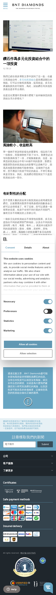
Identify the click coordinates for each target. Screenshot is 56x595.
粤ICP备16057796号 (28, 553)
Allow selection (28, 353)
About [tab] (45, 247)
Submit (45, 444)
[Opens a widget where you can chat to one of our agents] (11, 589)
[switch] (48, 311)
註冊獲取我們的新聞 (28, 437)
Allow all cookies (28, 344)
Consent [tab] (10, 247)
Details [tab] (28, 247)
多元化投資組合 (27, 79)
